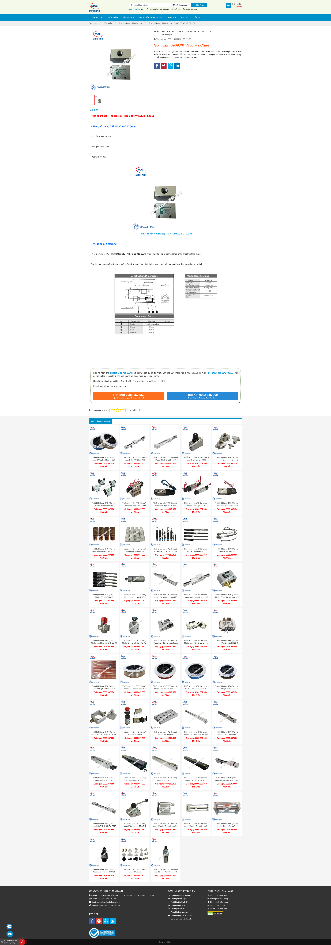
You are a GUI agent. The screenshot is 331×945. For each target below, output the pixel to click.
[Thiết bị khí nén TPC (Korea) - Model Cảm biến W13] (104, 577)
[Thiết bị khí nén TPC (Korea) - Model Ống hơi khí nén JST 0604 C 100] (165, 669)
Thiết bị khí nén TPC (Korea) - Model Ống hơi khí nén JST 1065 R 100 (104, 688)
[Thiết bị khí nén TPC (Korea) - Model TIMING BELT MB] (134, 440)
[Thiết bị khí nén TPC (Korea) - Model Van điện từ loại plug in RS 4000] (165, 623)
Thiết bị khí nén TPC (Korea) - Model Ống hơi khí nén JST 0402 (104, 459)
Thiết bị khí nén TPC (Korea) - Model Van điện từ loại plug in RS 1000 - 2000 (196, 643)
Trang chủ (97, 17)
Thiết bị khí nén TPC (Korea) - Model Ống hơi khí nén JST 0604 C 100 (165, 688)
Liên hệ (197, 17)
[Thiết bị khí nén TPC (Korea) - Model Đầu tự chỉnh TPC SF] (104, 852)
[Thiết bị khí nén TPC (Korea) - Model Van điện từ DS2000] (165, 486)
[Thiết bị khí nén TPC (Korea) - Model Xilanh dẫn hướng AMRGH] (227, 806)
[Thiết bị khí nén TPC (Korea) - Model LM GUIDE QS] (165, 760)
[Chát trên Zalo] (9, 926)
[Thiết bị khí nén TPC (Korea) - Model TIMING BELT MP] (165, 440)
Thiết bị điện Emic (177, 909)
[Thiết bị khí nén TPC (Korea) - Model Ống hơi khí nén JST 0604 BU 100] (196, 669)
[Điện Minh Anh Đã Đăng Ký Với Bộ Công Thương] (126, 931)
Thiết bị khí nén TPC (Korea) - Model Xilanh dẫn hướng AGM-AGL (165, 826)
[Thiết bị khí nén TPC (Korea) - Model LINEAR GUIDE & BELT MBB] (104, 806)
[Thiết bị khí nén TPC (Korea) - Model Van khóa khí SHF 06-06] (104, 623)
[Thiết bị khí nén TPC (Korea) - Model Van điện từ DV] (104, 486)
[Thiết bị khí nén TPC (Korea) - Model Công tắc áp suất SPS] (227, 577)
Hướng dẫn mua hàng (219, 899)
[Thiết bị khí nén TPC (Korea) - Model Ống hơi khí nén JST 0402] (104, 440)
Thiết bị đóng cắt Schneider (181, 915)
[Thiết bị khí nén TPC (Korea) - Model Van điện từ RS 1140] (227, 623)
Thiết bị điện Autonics (179, 912)
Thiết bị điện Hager (178, 899)
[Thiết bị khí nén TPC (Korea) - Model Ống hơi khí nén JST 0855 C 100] (134, 669)
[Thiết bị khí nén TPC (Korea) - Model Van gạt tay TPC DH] (134, 806)
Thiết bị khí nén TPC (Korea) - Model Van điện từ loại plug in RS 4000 (165, 643)
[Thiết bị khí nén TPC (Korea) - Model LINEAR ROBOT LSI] (196, 760)
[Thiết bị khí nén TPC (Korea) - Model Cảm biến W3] (227, 531)
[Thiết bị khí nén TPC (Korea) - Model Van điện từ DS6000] (134, 486)
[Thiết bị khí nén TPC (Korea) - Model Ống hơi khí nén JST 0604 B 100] (227, 669)
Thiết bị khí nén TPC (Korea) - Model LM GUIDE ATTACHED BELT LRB (196, 734)
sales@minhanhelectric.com (108, 902)
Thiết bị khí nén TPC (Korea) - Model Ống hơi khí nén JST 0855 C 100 (134, 688)
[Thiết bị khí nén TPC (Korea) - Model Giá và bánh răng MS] (196, 577)
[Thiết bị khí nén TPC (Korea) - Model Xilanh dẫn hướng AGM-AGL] (165, 806)
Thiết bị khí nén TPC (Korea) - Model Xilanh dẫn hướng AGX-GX (196, 826)
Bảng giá (171, 17)
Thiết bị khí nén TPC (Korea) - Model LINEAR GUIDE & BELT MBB (104, 826)
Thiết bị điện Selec (178, 905)
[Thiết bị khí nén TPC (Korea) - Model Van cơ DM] (134, 714)
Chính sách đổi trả (217, 905)
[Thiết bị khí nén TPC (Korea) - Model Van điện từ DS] (196, 486)
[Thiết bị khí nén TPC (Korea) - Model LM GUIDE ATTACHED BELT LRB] (196, 714)
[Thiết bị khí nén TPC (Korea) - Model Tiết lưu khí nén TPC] (227, 440)
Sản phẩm (127, 17)
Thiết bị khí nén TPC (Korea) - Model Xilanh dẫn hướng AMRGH (227, 826)
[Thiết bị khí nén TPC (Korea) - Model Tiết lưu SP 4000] (196, 440)
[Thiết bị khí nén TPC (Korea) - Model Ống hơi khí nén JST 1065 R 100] (104, 669)
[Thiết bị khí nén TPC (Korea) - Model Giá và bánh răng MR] (165, 577)
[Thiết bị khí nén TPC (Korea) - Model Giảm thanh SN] (134, 531)
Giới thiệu (113, 17)
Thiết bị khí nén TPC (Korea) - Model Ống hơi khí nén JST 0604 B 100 (227, 688)
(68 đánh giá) (166, 35)
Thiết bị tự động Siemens (180, 895)
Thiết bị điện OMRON (179, 902)
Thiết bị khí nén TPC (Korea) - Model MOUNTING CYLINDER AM (103, 734)
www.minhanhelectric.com (109, 905)
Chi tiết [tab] (94, 110)
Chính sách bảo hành (219, 902)
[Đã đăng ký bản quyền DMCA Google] (215, 913)
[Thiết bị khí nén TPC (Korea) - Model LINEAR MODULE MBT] (227, 760)
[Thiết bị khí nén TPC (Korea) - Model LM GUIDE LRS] (104, 760)
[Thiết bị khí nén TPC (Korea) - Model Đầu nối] (134, 852)
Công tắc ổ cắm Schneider (181, 919)
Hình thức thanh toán (150, 17)
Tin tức (184, 17)
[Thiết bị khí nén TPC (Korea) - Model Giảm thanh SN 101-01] (104, 531)
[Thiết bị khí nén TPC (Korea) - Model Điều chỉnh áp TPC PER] (134, 623)
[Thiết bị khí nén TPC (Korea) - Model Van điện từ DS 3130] (227, 486)
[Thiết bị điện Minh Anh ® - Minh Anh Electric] (109, 7)
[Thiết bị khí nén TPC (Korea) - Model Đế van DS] (165, 714)
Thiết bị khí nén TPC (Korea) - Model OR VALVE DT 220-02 (165, 234)
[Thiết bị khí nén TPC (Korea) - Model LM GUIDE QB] (227, 714)
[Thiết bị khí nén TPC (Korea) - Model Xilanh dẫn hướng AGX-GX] (196, 806)
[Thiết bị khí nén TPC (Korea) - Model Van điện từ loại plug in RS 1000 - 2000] (196, 623)
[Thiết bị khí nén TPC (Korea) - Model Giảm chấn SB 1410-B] (165, 531)
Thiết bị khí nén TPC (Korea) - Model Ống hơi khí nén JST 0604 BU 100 (196, 688)
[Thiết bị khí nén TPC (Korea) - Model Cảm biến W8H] (196, 531)
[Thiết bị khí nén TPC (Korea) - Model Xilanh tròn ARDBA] (134, 577)
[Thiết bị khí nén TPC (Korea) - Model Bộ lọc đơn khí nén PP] (165, 852)
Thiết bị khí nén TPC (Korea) (220, 373)
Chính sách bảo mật (218, 909)
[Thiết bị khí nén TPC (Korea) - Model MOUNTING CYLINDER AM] (104, 714)
